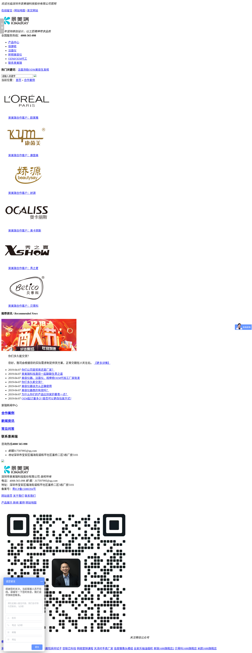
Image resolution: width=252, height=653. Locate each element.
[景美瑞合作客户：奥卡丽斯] (27, 227)
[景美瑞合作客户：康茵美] (27, 152)
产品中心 (13, 42)
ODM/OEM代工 (17, 58)
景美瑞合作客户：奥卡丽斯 (24, 230)
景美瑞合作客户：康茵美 (23, 155)
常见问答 (7, 429)
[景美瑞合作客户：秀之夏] (27, 264)
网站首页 (6, 495)
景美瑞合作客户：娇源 (22, 193)
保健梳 (12, 46)
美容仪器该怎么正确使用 (37, 386)
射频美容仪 (15, 54)
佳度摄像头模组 (123, 648)
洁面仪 (12, 50)
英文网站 (32, 10)
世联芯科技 (69, 648)
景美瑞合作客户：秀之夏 (23, 268)
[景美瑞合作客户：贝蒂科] (27, 302)
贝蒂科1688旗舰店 (186, 648)
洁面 (20, 69)
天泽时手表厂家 (103, 648)
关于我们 (18, 495)
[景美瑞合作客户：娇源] (27, 189)
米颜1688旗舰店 (207, 648)
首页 (18, 80)
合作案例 (29, 80)
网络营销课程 (85, 648)
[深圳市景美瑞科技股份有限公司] (16, 23)
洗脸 (26, 69)
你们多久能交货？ (33, 382)
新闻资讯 (7, 421)
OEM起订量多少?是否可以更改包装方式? (46, 398)
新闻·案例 (19, 502)
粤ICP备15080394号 (24, 488)
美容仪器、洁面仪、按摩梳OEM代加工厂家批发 (51, 378)
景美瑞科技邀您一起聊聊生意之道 (42, 373)
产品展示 (7, 502)
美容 (38, 69)
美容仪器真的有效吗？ (35, 390)
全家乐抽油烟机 (143, 648)
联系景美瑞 (15, 62)
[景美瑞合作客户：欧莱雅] (27, 114)
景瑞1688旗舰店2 (164, 648)
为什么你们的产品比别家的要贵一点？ (45, 394)
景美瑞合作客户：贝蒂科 (23, 305)
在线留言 (6, 10)
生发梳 (45, 69)
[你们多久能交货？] (38, 350)
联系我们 (30, 495)
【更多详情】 (102, 362)
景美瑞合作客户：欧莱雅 (23, 117)
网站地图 (19, 10)
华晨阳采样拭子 (52, 648)
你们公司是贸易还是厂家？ (38, 369)
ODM (32, 69)
